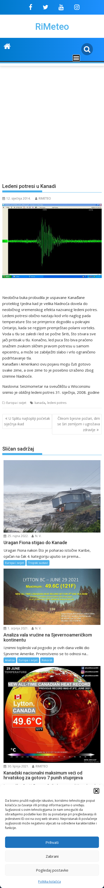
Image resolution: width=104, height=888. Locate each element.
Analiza (10, 660)
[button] (96, 790)
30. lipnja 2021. (18, 766)
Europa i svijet (16, 403)
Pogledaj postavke (52, 870)
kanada (40, 403)
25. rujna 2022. (18, 536)
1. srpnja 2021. (18, 628)
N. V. (37, 536)
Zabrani (52, 856)
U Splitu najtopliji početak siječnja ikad (27, 421)
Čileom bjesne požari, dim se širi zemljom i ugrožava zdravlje (78, 424)
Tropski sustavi (38, 563)
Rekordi (47, 660)
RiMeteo (52, 26)
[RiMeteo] (7, 45)
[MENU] (76, 58)
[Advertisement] (52, 122)
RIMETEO (45, 198)
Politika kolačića (49, 881)
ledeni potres (56, 403)
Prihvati (52, 842)
